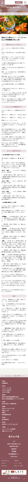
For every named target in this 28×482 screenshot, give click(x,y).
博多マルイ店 (5, 410)
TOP (14, 441)
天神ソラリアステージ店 (8, 408)
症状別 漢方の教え (14, 446)
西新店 (3, 412)
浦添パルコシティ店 (7, 431)
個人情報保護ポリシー (14, 454)
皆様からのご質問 (18, 465)
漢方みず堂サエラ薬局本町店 (9, 403)
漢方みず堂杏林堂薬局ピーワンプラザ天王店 (13, 399)
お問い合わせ (14, 456)
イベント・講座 (18, 463)
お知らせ (4, 463)
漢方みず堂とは (5, 460)
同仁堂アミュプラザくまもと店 (9, 424)
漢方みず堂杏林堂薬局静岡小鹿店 (10, 396)
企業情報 (16, 460)
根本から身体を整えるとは (14, 443)
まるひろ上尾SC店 (6, 390)
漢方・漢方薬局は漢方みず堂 (14, 478)
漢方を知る (4, 465)
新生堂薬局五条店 (6, 414)
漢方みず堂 (14, 437)
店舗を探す (18, 2)
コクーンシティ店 (6, 388)
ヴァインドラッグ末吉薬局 (8, 429)
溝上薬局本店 (5, 419)
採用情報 (14, 451)
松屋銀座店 (5, 383)
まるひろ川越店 (6, 392)
